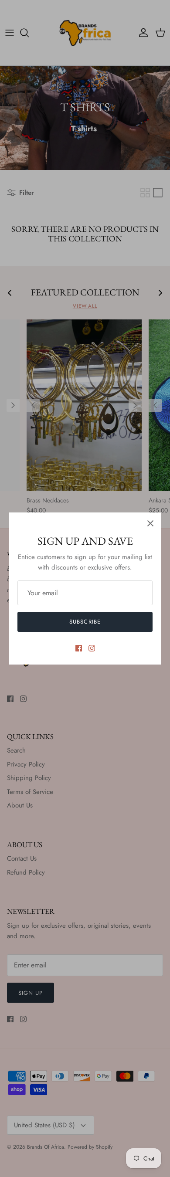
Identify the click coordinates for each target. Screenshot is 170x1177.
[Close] (150, 523)
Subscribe (84, 621)
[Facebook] (78, 648)
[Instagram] (91, 648)
